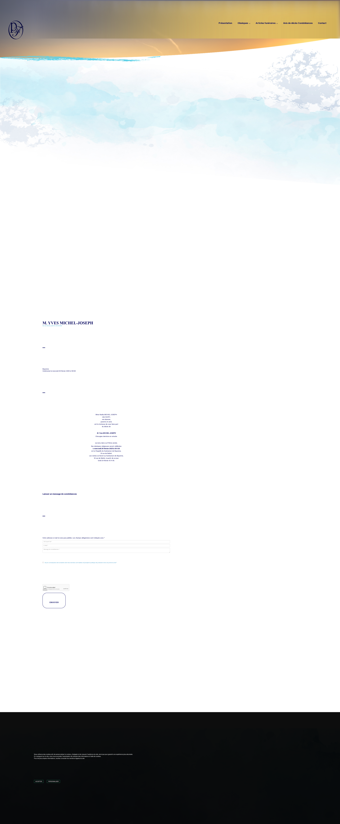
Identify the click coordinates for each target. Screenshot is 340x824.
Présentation (225, 23)
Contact (322, 23)
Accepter (38, 781)
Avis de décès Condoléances (298, 23)
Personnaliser (53, 781)
